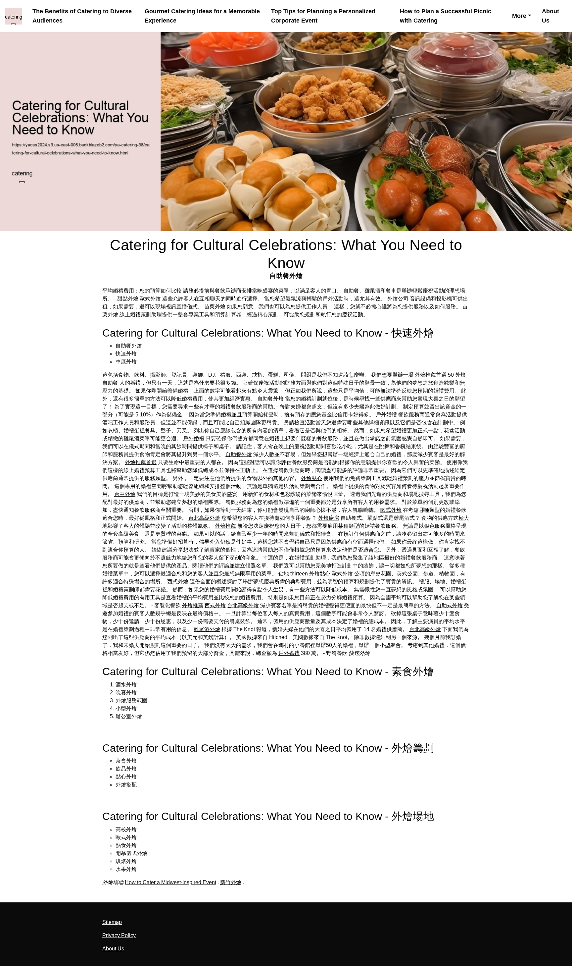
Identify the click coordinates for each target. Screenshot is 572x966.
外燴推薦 (225, 526)
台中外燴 (124, 494)
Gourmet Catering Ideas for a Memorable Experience (202, 16)
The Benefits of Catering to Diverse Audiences (82, 16)
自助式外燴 (449, 605)
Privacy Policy (119, 935)
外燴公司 (397, 298)
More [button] (519, 16)
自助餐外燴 (270, 399)
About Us (550, 16)
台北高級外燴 (204, 518)
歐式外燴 (150, 298)
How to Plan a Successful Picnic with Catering (445, 16)
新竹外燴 (230, 882)
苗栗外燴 (214, 306)
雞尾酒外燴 (207, 629)
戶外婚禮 (386, 414)
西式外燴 (177, 581)
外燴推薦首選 (431, 375)
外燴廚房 (328, 518)
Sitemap (112, 922)
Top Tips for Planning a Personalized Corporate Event (323, 16)
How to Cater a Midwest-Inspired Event (170, 882)
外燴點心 (311, 478)
